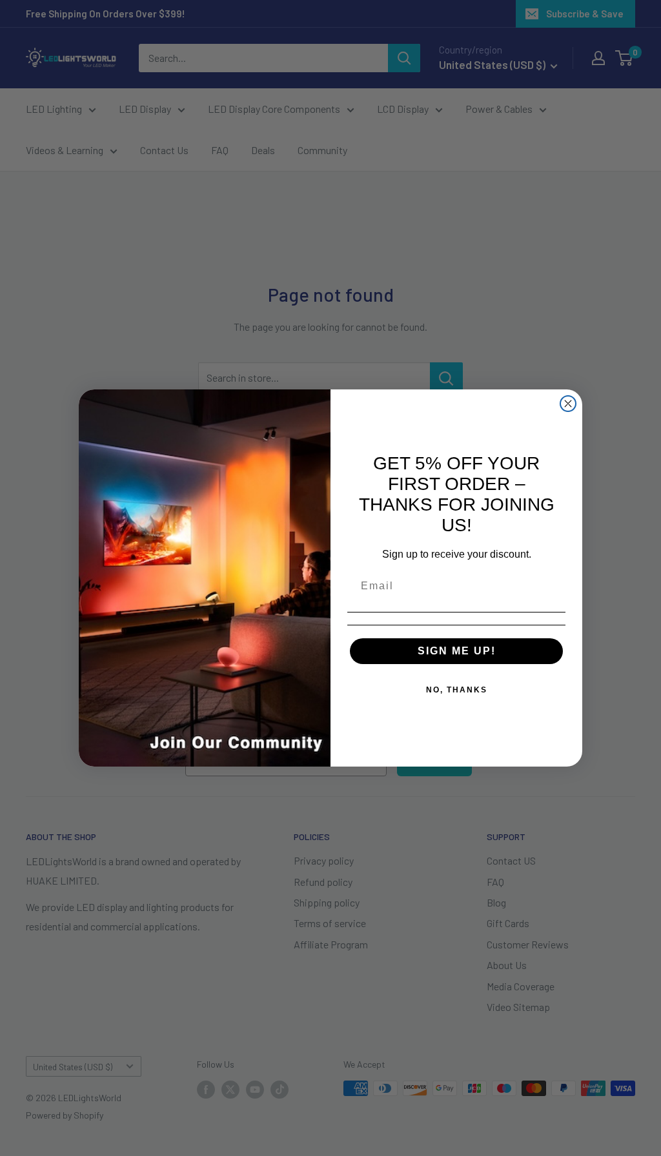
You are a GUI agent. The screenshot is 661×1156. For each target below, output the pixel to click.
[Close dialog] (568, 403)
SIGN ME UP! (457, 650)
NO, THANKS (456, 689)
